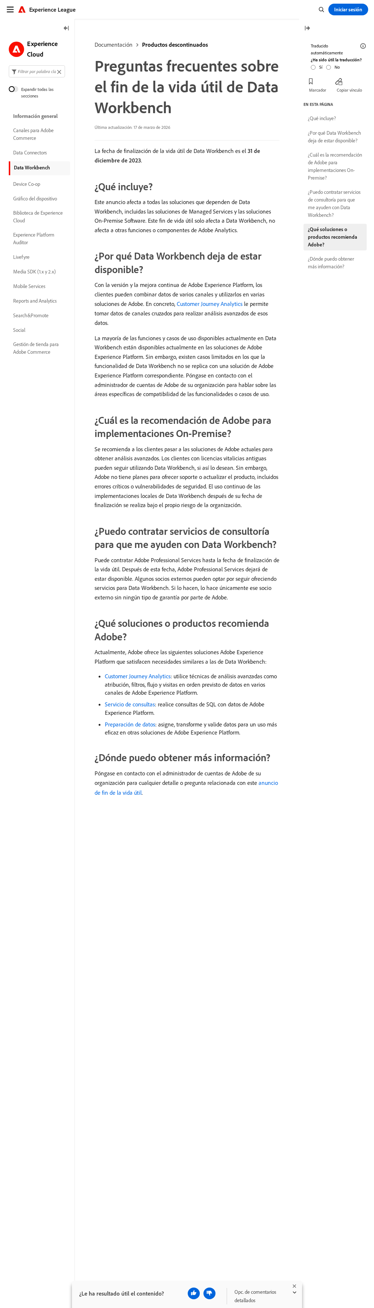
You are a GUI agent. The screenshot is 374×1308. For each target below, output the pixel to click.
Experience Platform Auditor (33, 238)
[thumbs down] (209, 1293)
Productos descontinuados (175, 44)
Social (19, 330)
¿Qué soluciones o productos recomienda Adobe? (332, 237)
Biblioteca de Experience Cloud (38, 217)
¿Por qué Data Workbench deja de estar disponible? (334, 137)
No (337, 67)
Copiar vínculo (349, 90)
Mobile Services (29, 286)
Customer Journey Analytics (210, 303)
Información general (35, 116)
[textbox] (37, 71)
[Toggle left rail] (66, 28)
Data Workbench (32, 167)
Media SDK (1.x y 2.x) (34, 271)
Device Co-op (26, 184)
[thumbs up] (194, 1293)
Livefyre (21, 257)
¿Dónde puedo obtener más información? (331, 263)
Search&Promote (31, 315)
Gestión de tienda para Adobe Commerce (36, 348)
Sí (321, 67)
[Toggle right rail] (307, 28)
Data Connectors (30, 152)
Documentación (114, 44)
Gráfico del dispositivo (35, 198)
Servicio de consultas (130, 704)
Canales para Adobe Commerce (33, 134)
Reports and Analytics (35, 301)
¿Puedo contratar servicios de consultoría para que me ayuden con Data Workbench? (334, 203)
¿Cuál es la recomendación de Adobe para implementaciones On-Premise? (335, 166)
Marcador (317, 90)
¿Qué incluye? (322, 118)
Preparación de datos (130, 724)
